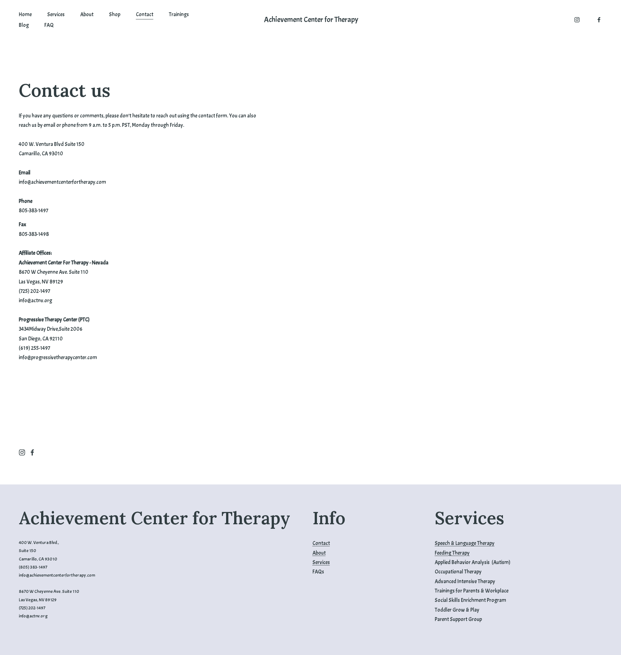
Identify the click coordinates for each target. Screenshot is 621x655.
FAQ (49, 25)
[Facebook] (599, 20)
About (86, 14)
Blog (24, 25)
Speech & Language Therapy (465, 543)
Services (56, 14)
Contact (144, 14)
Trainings (179, 14)
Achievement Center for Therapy (311, 19)
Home (25, 14)
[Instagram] (577, 20)
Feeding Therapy (452, 553)
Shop (114, 14)
